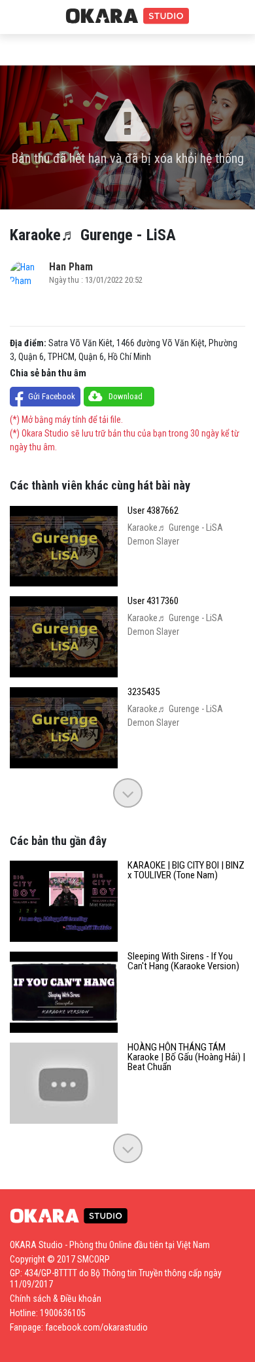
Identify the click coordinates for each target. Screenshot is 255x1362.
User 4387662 (153, 511)
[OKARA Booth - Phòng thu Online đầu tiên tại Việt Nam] (127, 16)
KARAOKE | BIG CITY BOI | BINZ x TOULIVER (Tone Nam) (186, 870)
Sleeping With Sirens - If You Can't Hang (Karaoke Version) (183, 961)
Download (126, 396)
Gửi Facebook (51, 396)
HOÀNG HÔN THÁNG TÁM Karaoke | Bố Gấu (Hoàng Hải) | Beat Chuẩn (186, 1057)
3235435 (144, 692)
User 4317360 (153, 601)
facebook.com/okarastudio (96, 1327)
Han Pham (71, 266)
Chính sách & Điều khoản (55, 1298)
